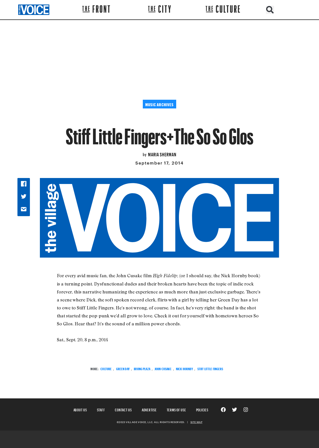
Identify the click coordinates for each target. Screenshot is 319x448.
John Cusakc (163, 368)
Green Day (123, 368)
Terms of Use (176, 409)
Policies (202, 409)
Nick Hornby (184, 368)
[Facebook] (223, 410)
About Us (80, 409)
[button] (270, 10)
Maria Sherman (162, 153)
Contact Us (123, 409)
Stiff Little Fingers (210, 368)
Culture (106, 368)
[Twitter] (234, 410)
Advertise (149, 409)
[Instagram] (246, 410)
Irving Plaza (142, 368)
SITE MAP (196, 422)
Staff (101, 409)
